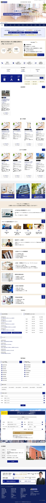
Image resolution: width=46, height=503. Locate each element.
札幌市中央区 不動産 (13, 488)
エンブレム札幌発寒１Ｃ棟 (17, 131)
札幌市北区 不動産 (23, 488)
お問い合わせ (3, 497)
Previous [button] (1, 134)
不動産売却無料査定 (23, 496)
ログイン (12, 493)
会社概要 (12, 496)
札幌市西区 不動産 (13, 490)
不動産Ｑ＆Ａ (12, 494)
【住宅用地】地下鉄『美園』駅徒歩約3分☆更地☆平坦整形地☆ (6, 100)
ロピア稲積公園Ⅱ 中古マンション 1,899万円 (7, 318)
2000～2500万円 (18, 387)
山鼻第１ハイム (38, 130)
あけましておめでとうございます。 (6, 344)
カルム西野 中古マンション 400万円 (6, 321)
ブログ (21, 497)
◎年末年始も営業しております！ (6, 353)
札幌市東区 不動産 (4, 489)
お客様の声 (3, 495)
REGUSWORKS (43, 500)
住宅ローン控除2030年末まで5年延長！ (7, 341)
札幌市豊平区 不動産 (23, 489)
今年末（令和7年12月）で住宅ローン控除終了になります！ (10, 347)
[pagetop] (45, 502)
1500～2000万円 (11, 387)
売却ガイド (3, 494)
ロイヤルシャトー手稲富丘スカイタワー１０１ (29, 162)
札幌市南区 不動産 (4, 490)
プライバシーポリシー (13, 497)
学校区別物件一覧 (4, 496)
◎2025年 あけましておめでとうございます (7, 350)
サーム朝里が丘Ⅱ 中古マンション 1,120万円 (7, 329)
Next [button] (45, 134)
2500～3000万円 (25, 387)
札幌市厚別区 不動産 (23, 490)
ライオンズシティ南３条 (17, 161)
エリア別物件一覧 (13, 495)
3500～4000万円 (39, 387)
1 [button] (21, 21)
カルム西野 (3, 161)
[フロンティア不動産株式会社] (4, 3)
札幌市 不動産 (3, 488)
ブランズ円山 (38, 161)
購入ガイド (22, 493)
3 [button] (24, 21)
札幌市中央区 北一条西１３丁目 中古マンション (6, 131)
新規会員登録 (3, 493)
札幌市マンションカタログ (24, 494)
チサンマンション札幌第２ (29, 131)
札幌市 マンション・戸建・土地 (4, 22)
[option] (23, 13)
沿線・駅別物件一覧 (23, 495)
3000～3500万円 (32, 387)
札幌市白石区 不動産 (13, 489)
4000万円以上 (4, 389)
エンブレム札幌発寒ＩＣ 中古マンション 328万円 (8, 326)
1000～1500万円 (4, 387)
